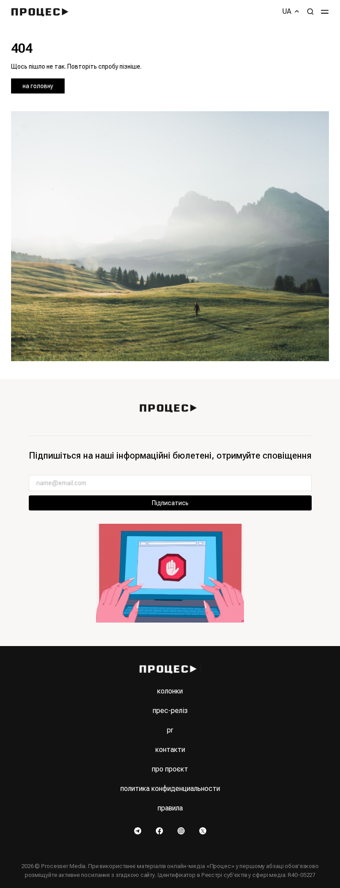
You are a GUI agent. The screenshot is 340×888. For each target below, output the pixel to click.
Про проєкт (170, 769)
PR (170, 730)
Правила (170, 808)
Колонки (170, 691)
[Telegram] (138, 830)
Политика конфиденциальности (170, 788)
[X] (202, 830)
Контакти (170, 749)
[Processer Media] (42, 11)
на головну (38, 86)
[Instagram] (182, 830)
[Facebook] (160, 830)
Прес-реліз (170, 710)
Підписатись (170, 502)
